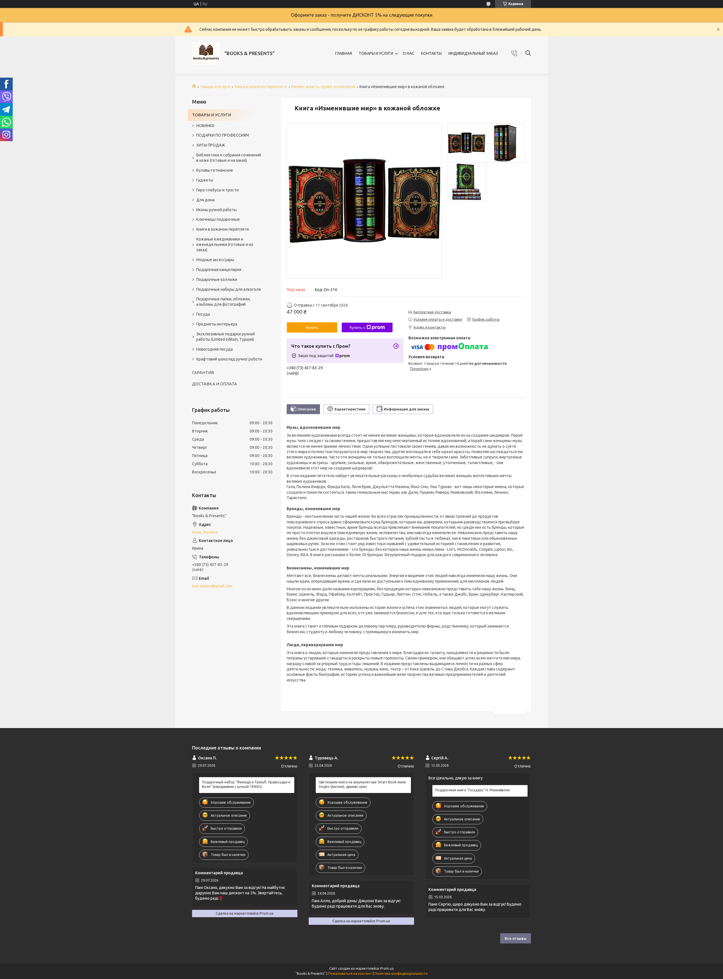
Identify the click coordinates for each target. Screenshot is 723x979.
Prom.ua (387, 968)
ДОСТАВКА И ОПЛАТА (214, 383)
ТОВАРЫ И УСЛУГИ (376, 53)
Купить (312, 327)
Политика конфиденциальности (401, 973)
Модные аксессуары (215, 259)
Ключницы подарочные (218, 219)
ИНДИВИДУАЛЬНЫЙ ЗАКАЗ (473, 53)
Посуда (203, 314)
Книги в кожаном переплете (260, 86)
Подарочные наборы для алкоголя (228, 289)
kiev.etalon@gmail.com (212, 586)
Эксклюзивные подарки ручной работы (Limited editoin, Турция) (225, 337)
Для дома (205, 200)
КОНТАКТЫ (431, 53)
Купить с (357, 327)
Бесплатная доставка (432, 312)
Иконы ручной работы (216, 209)
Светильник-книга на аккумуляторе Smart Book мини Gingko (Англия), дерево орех (362, 784)
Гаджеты (204, 180)
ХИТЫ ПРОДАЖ (210, 145)
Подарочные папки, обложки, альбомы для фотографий (223, 302)
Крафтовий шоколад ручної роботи (229, 359)
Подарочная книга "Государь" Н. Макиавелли (472, 790)
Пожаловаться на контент (350, 973)
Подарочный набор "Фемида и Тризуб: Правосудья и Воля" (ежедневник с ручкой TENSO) (246, 784)
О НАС (408, 53)
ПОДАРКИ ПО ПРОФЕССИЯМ (222, 135)
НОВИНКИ (205, 125)
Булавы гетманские (214, 170)
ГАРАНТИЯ (203, 372)
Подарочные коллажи (216, 279)
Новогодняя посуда (214, 349)
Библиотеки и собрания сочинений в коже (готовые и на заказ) (228, 158)
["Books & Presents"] (206, 53)
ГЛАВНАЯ (343, 53)
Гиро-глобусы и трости (217, 190)
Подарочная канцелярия (218, 269)
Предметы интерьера (216, 324)
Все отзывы (515, 938)
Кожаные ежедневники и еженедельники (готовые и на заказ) (224, 244)
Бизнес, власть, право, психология (323, 86)
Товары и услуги (215, 86)
